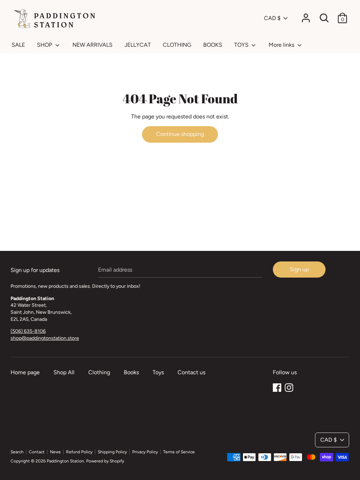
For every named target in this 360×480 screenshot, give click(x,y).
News (55, 451)
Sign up (299, 269)
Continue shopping (180, 134)
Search (17, 451)
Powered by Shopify (105, 461)
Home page (25, 372)
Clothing (99, 372)
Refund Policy (79, 451)
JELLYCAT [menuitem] (137, 44)
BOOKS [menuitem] (212, 44)
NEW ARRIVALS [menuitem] (92, 44)
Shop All (64, 372)
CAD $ (272, 18)
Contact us (191, 372)
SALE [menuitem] (18, 44)
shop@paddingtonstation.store (45, 338)
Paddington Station (65, 461)
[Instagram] (289, 386)
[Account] (306, 15)
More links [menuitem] (282, 44)
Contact (37, 451)
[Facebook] (277, 386)
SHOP (45, 44)
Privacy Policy (145, 451)
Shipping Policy (112, 451)
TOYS (242, 44)
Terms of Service (179, 451)
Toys (158, 372)
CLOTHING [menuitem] (177, 44)
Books (131, 372)
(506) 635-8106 (28, 331)
